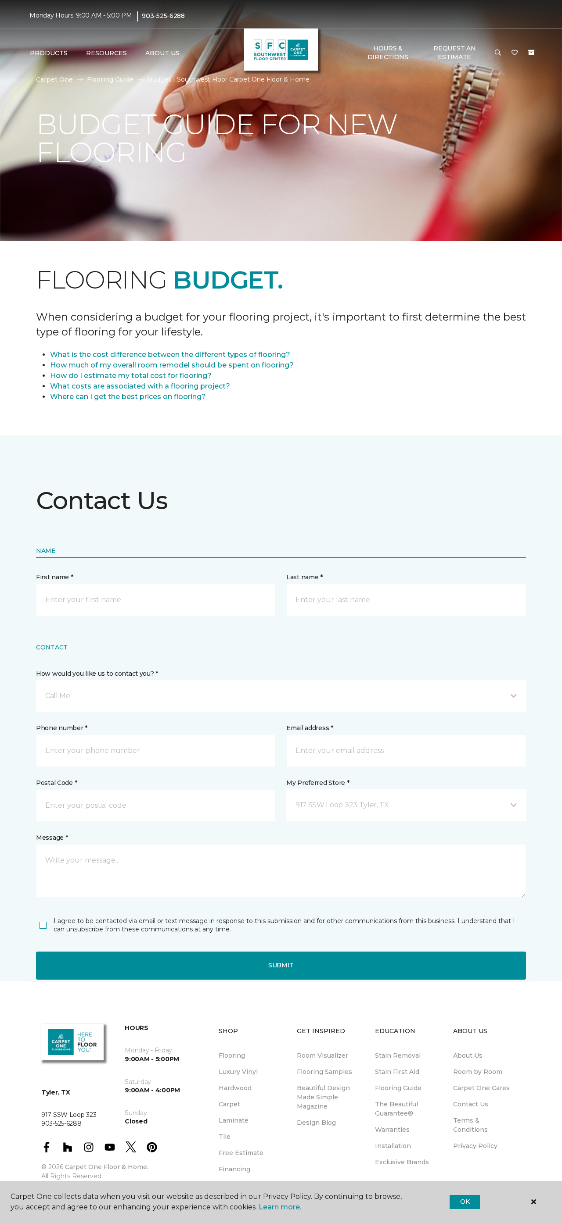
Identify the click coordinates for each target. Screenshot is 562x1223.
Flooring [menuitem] (232, 1055)
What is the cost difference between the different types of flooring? (170, 354)
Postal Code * (56, 783)
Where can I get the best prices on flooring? (128, 396)
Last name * (304, 577)
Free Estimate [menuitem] (241, 1153)
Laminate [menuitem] (234, 1120)
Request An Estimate (454, 52)
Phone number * (61, 728)
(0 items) (531, 53)
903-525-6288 (163, 16)
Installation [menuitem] (393, 1146)
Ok (464, 1201)
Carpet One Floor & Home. (106, 1167)
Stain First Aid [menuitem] (397, 1072)
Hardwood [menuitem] (235, 1088)
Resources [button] (106, 53)
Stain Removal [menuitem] (398, 1055)
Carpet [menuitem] (229, 1104)
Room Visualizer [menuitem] (322, 1055)
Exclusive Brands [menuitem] (402, 1162)
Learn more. (280, 1207)
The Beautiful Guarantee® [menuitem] (396, 1108)
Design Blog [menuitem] (316, 1123)
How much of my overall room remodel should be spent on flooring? (172, 365)
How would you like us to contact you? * (97, 673)
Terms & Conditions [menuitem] (470, 1125)
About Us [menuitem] (468, 1055)
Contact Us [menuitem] (470, 1104)
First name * (54, 577)
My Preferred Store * (317, 783)
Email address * (309, 728)
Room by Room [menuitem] (477, 1072)
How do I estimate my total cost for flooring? (131, 375)
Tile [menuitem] (225, 1137)
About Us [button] (162, 53)
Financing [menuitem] (234, 1169)
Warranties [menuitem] (392, 1130)
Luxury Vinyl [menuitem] (238, 1072)
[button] (498, 53)
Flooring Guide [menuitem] (398, 1088)
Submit (281, 965)
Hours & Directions (387, 52)
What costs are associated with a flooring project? (140, 386)
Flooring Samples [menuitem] (324, 1072)
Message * (52, 837)
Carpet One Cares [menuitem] (481, 1088)
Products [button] (49, 53)
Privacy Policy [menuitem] (475, 1146)
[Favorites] (514, 53)
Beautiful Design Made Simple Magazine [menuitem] (323, 1097)
